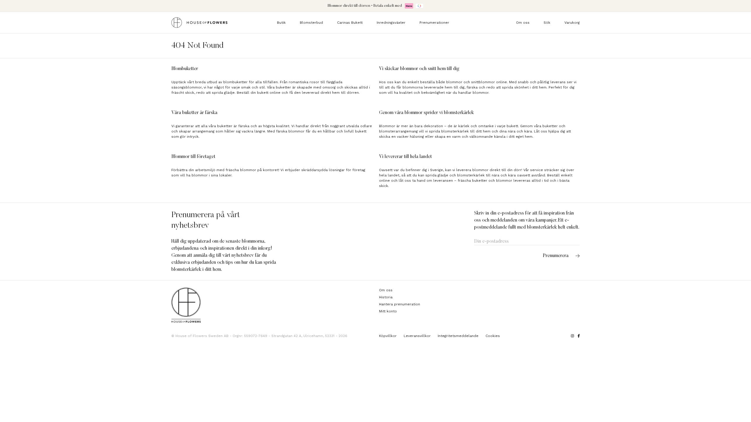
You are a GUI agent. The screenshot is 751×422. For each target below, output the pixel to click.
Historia (386, 297)
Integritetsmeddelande (458, 336)
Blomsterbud (311, 23)
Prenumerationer (434, 23)
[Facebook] (579, 335)
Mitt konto (388, 311)
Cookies (493, 336)
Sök (547, 23)
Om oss (523, 23)
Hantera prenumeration (399, 304)
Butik (281, 23)
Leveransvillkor (417, 336)
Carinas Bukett (350, 23)
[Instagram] (572, 335)
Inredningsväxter (391, 23)
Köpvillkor (388, 336)
